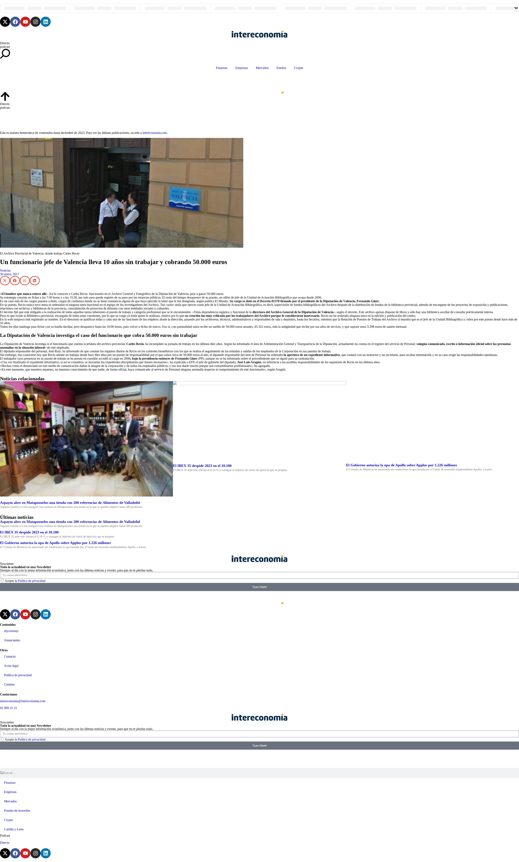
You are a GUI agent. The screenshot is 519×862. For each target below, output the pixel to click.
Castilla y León (14, 829)
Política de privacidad (31, 581)
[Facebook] (15, 22)
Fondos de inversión (17, 810)
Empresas (241, 68)
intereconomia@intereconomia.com (22, 701)
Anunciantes (12, 640)
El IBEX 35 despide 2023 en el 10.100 (202, 466)
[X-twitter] (5, 22)
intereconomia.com (155, 132)
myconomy (11, 631)
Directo (5, 43)
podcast (5, 46)
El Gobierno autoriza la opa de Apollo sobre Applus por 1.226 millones (401, 465)
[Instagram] (35, 22)
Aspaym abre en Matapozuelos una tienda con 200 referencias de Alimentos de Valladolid (70, 503)
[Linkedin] (46, 22)
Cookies (9, 684)
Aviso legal (11, 665)
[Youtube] (25, 22)
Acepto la (25, 581)
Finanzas (221, 68)
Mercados (262, 68)
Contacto (10, 656)
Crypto (298, 68)
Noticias (5, 270)
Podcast (5, 835)
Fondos (281, 68)
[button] (5, 280)
